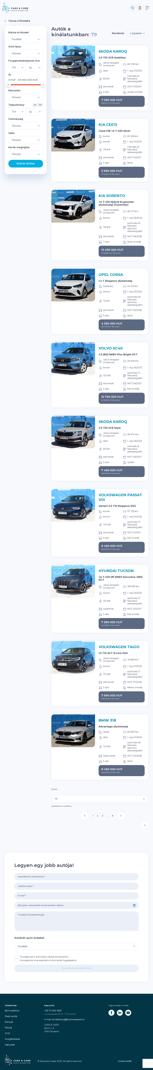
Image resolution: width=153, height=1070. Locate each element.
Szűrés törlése (26, 163)
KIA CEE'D (108, 124)
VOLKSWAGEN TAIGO (119, 647)
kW (35, 105)
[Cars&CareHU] (111, 1013)
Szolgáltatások (12, 1039)
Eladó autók (11, 1016)
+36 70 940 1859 (53, 1010)
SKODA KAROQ (113, 51)
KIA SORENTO (112, 196)
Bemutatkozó (12, 1010)
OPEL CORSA (111, 274)
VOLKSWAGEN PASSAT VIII (120, 497)
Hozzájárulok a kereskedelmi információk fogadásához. (48, 960)
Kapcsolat (10, 1044)
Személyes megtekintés (76, 968)
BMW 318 (107, 720)
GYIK (7, 1033)
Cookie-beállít (125, 1061)
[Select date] (134, 905)
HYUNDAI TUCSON (116, 571)
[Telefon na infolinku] (133, 8)
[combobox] (72, 905)
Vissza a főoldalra (19, 20)
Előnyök (9, 1022)
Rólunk (8, 1027)
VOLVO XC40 (111, 348)
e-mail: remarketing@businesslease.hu (64, 1019)
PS (40, 105)
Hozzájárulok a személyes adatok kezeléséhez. (44, 956)
